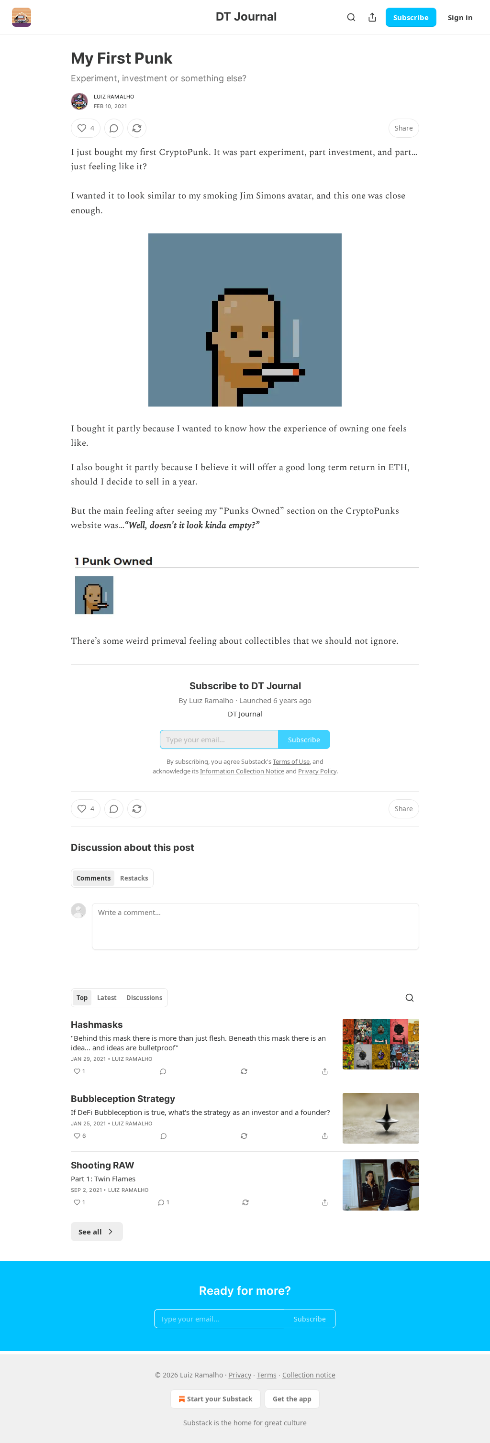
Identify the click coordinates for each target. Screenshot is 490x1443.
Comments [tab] (94, 878)
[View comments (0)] (113, 128)
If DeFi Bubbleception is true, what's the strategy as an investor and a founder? (200, 1112)
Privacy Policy (317, 771)
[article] (245, 1048)
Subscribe (411, 17)
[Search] (351, 17)
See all (90, 1231)
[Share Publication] (372, 17)
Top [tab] (82, 997)
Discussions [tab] (144, 997)
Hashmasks (97, 1024)
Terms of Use (291, 761)
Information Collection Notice (242, 771)
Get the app (292, 1398)
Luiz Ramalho (114, 96)
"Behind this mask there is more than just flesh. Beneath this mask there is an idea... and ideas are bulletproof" (198, 1042)
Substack (197, 1422)
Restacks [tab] (134, 878)
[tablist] (112, 878)
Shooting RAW (102, 1165)
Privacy (240, 1374)
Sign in (460, 17)
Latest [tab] (107, 997)
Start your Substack (220, 1398)
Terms (267, 1374)
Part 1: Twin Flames (103, 1178)
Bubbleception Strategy (123, 1098)
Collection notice (308, 1374)
